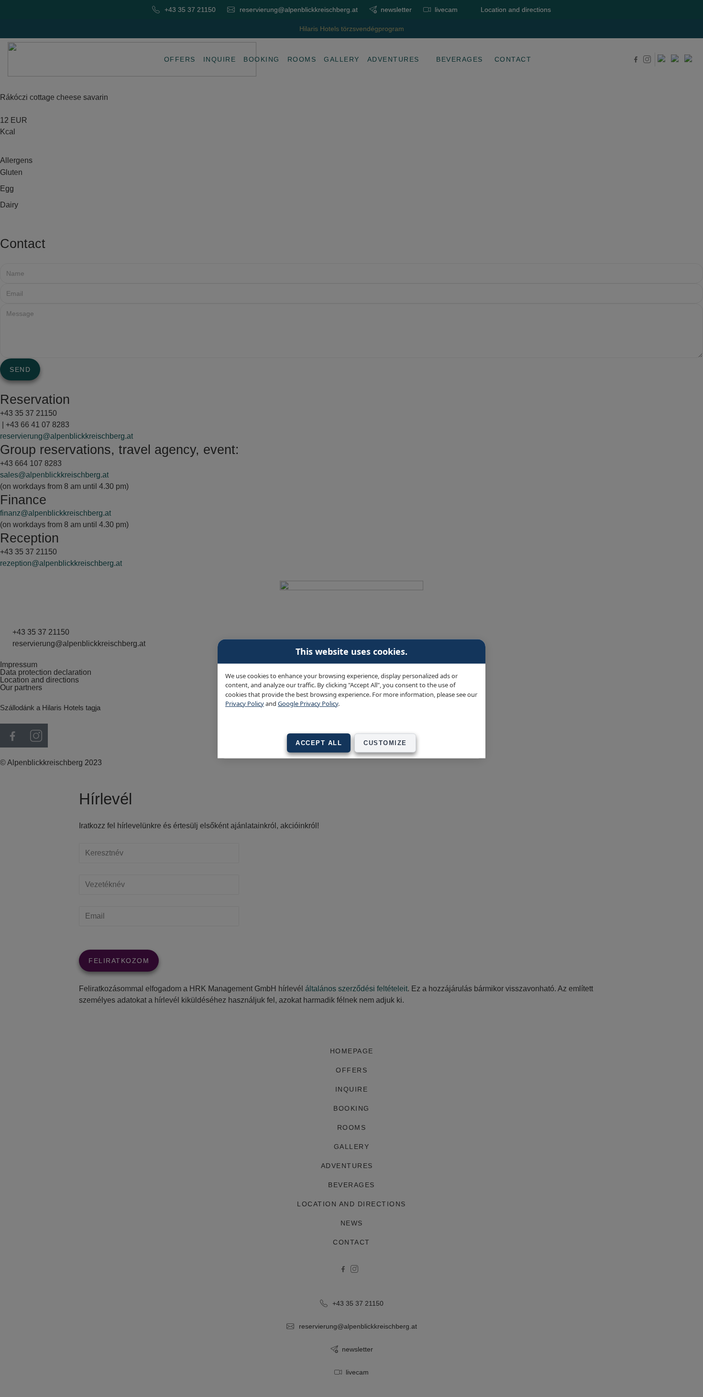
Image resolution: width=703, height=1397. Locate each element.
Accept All (319, 742)
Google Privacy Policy (308, 703)
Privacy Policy (244, 703)
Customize (385, 742)
